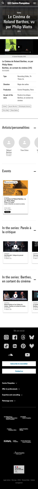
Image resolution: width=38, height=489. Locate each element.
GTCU (19, 480)
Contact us (19, 371)
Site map (14, 480)
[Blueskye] (31, 338)
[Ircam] (27, 419)
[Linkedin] (15, 347)
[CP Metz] (13, 431)
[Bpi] (12, 419)
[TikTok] (6, 347)
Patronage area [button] (8, 401)
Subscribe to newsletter (19, 364)
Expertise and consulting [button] (11, 395)
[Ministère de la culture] (19, 469)
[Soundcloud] (10, 355)
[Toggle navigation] (34, 3)
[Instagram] (6, 338)
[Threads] (23, 338)
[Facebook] (15, 338)
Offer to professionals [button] (10, 389)
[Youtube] (27, 355)
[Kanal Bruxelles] (12, 443)
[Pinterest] (23, 347)
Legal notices (7, 480)
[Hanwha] (19, 455)
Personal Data (26, 480)
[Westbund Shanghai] (27, 443)
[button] (19, 127)
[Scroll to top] (33, 484)
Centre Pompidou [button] (8, 383)
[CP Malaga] (25, 431)
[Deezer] (31, 347)
